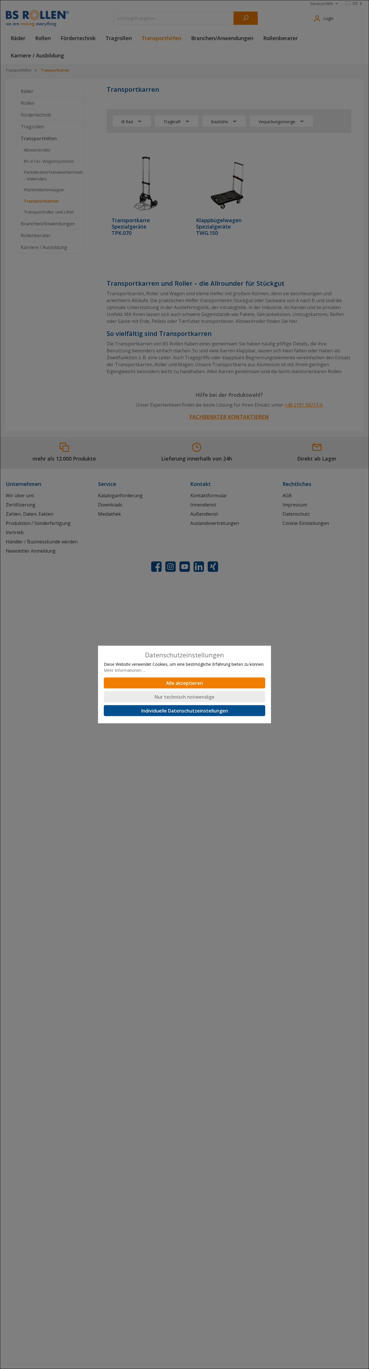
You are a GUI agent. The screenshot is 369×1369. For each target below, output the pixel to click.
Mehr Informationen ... (124, 670)
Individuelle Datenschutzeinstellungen (184, 711)
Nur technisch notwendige (184, 697)
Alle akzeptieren (184, 683)
